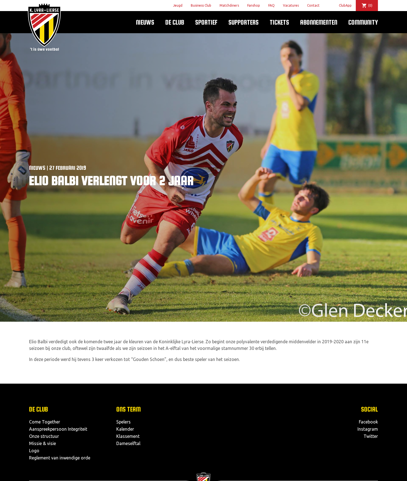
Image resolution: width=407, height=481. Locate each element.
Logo (34, 450)
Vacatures (291, 5)
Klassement (128, 436)
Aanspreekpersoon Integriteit (58, 429)
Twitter (371, 436)
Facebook (368, 421)
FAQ (271, 5)
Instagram (367, 429)
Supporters (243, 22)
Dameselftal (128, 443)
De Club (174, 22)
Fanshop (253, 5)
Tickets (279, 22)
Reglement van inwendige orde (59, 457)
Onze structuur (44, 436)
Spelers (123, 421)
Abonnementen (318, 22)
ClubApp (345, 5)
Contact (313, 5)
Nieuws (145, 22)
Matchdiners (229, 5)
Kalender (125, 429)
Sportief (206, 22)
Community (363, 22)
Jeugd (177, 5)
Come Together (44, 421)
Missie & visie (42, 443)
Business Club (201, 5)
